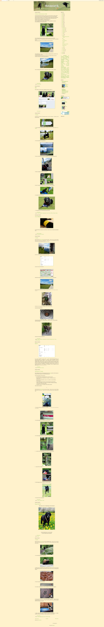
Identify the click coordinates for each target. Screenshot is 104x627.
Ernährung (68, 63)
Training (55, 339)
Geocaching (47, 339)
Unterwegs (46, 616)
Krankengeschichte (39, 234)
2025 (62, 14)
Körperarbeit (62, 69)
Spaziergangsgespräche (64, 74)
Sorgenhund (62, 73)
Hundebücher (64, 105)
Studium (65, 75)
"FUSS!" (66, 106)
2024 (62, 15)
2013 (62, 52)
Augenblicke (41, 339)
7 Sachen (36, 114)
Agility (68, 60)
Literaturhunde (62, 71)
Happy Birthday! (38, 504)
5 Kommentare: (39, 212)
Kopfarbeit (41, 500)
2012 (62, 53)
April (63, 47)
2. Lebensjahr (66, 56)
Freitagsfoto (62, 65)
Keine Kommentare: (39, 233)
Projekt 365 (66, 72)
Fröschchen (67, 65)
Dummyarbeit (62, 63)
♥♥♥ (36, 87)
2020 (62, 20)
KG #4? (36, 343)
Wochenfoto (63, 77)
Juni (63, 34)
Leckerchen (67, 70)
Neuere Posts (37, 618)
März (63, 48)
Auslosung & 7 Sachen (39, 371)
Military (68, 71)
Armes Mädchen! (38, 216)
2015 (62, 25)
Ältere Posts (56, 618)
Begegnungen (44, 339)
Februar (64, 49)
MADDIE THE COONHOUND (64, 90)
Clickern (44, 616)
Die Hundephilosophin (65, 81)
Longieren (65, 71)
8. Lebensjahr (66, 59)
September (64, 31)
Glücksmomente (39, 84)
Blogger (54, 625)
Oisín (63, 72)
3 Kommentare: (39, 499)
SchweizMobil (46, 277)
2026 (62, 13)
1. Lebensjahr (64, 55)
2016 (62, 24)
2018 (62, 22)
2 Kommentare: (39, 83)
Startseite (47, 618)
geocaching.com (50, 277)
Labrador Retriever (63, 70)
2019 (62, 21)
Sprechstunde (62, 75)
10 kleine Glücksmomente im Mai (41, 14)
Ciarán (62, 62)
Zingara (43, 234)
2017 (62, 23)
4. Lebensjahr (67, 57)
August (63, 32)
